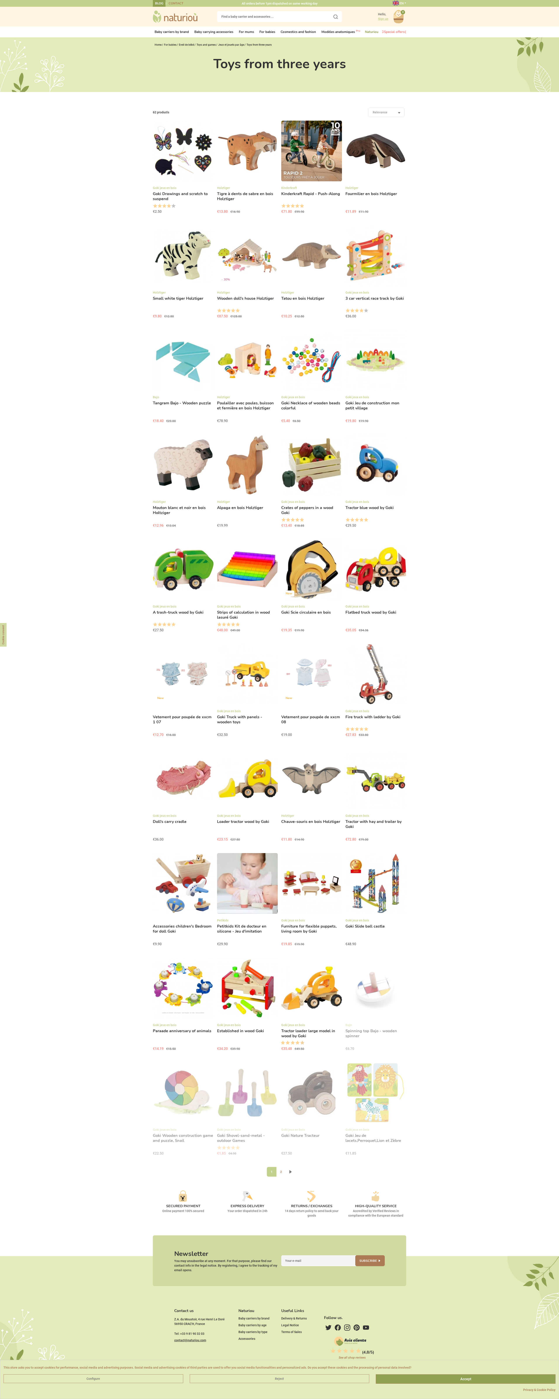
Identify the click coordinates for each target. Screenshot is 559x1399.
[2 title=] (159, 206)
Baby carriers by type (252, 1332)
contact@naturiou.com (190, 1340)
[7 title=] (295, 1043)
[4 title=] (169, 206)
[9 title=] (300, 1043)
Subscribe (368, 1261)
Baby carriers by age (252, 1325)
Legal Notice (290, 1325)
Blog (159, 3)
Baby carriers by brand (253, 1318)
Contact (176, 3)
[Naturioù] (175, 16)
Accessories (246, 1338)
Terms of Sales (291, 1332)
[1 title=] (155, 206)
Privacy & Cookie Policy (539, 1390)
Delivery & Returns (294, 1318)
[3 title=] (164, 206)
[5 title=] (173, 206)
